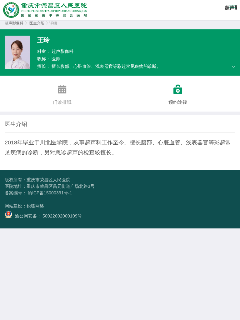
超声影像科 (14, 23)
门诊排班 (62, 95)
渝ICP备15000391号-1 (49, 192)
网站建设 (13, 205)
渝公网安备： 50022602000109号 (48, 215)
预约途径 (177, 95)
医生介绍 (36, 23)
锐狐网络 (35, 205)
